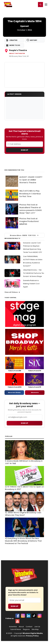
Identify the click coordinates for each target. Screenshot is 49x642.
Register (27, 4)
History (33, 40)
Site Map (35, 629)
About (21, 627)
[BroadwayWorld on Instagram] (23, 615)
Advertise (13, 627)
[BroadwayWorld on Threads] (39, 615)
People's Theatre (18, 50)
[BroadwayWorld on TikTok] (34, 615)
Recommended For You (14, 170)
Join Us (37, 627)
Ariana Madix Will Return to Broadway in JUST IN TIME (24, 462)
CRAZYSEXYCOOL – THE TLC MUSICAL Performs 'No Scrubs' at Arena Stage (33, 273)
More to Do (14, 45)
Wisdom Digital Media (33, 633)
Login (34, 4)
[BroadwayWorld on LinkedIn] (28, 615)
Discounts (35, 392)
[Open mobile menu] (45, 4)
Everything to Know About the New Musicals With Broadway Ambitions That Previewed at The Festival (23, 541)
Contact (29, 627)
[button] (40, 4)
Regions (26, 629)
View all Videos (11, 292)
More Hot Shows (14, 392)
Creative (13, 40)
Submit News (15, 629)
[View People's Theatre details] (24, 74)
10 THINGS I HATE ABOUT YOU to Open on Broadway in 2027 (24, 488)
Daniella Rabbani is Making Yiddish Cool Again (31, 283)
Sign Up (24, 150)
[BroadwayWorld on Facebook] (17, 615)
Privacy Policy (32, 636)
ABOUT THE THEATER (17, 53)
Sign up (24, 423)
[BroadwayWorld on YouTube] (17, 621)
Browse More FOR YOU (23, 235)
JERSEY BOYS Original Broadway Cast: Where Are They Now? (23, 513)
